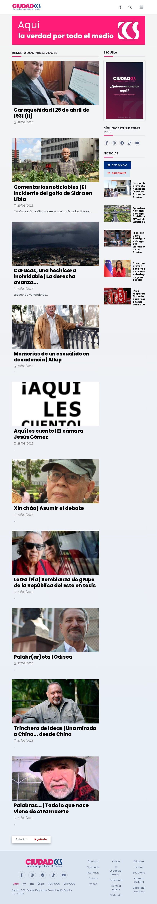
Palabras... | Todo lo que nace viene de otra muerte (51, 808)
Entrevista (139, 872)
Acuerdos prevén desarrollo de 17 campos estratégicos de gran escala (141, 271)
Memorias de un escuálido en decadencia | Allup (51, 356)
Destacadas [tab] (119, 165)
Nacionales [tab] (119, 173)
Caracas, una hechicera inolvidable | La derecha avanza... (45, 276)
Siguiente (40, 839)
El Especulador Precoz (118, 870)
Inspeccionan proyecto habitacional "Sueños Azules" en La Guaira (142, 190)
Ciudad (139, 867)
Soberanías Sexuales (140, 889)
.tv (24, 884)
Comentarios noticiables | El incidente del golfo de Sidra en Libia (53, 193)
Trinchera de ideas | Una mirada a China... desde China (55, 731)
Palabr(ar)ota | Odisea (43, 656)
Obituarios (116, 895)
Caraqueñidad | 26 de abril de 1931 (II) (51, 112)
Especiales (116, 880)
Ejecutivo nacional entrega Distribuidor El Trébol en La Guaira (141, 215)
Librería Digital (116, 888)
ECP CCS (69, 884)
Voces (93, 884)
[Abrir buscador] (130, 7)
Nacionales (94, 867)
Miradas (139, 861)
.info (16, 884)
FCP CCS (54, 884)
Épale (41, 884)
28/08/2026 (25, 122)
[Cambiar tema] (120, 7)
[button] (124, 90)
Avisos (116, 861)
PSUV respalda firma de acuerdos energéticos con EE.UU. (141, 297)
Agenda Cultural (139, 880)
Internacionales (96, 872)
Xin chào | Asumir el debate (49, 508)
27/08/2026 (25, 663)
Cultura (93, 878)
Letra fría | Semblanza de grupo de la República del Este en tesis (55, 582)
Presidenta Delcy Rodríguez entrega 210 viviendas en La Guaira (140, 242)
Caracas (93, 861)
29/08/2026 (25, 206)
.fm (31, 884)
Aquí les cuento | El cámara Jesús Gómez (48, 433)
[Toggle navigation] (140, 7)
